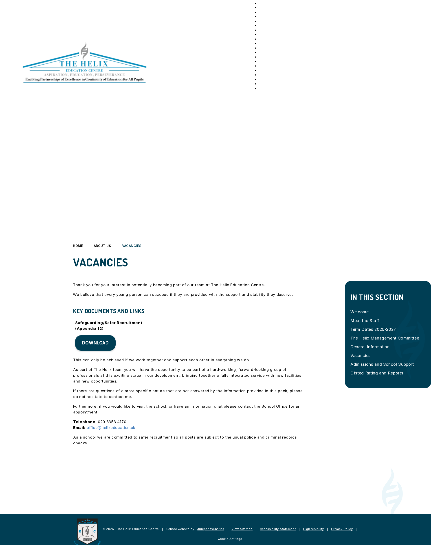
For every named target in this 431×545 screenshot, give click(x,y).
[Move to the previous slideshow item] (401, 122)
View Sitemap (242, 529)
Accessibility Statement (278, 529)
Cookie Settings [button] (230, 539)
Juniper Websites (210, 529)
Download (95, 343)
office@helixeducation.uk (111, 427)
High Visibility (313, 529)
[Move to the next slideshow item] (401, 110)
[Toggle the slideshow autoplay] (401, 134)
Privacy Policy (342, 529)
